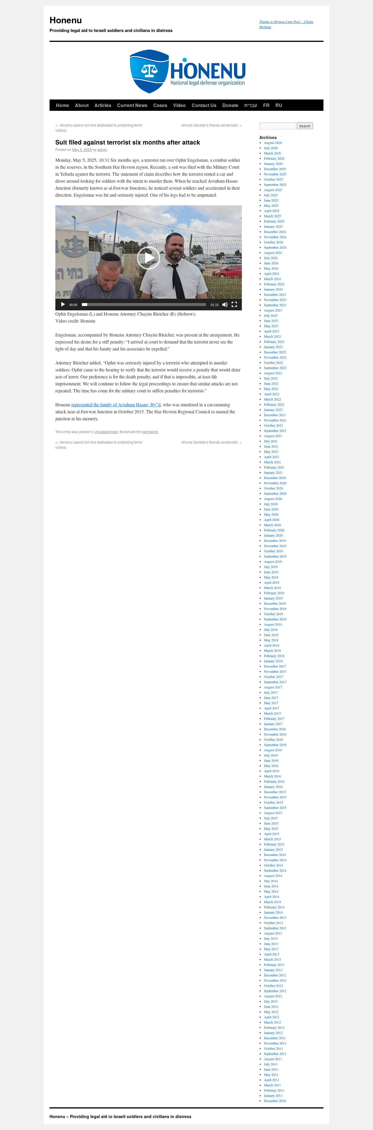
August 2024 (273, 252)
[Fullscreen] (234, 304)
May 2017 (271, 702)
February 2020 (274, 530)
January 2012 (273, 1032)
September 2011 (275, 1053)
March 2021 (272, 462)
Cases (160, 105)
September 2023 (275, 304)
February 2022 (274, 404)
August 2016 (273, 750)
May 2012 (271, 1011)
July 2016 (271, 755)
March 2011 (272, 1085)
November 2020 (275, 483)
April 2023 (271, 331)
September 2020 (275, 493)
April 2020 (271, 519)
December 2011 (275, 1037)
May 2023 (271, 325)
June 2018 (271, 634)
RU (278, 105)
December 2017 (275, 666)
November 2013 (275, 917)
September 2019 (275, 556)
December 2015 (275, 791)
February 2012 (274, 1027)
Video (179, 105)
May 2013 (271, 948)
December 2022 (275, 352)
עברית (250, 105)
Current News (132, 105)
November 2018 (275, 608)
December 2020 (275, 477)
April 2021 (271, 456)
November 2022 (275, 357)
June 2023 (271, 320)
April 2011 (271, 1079)
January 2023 (273, 346)
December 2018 (275, 603)
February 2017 (274, 718)
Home (62, 105)
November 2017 (275, 671)
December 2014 (275, 854)
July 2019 (271, 566)
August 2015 (273, 812)
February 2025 (274, 221)
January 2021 (273, 472)
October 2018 (273, 613)
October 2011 (273, 1048)
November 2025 (275, 174)
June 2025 (271, 200)
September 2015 (275, 807)
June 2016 (271, 760)
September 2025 (275, 184)
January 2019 (273, 598)
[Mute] (225, 304)
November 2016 (275, 734)
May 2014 (271, 891)
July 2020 (271, 503)
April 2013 (271, 954)
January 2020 (273, 535)
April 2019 (271, 582)
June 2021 (271, 446)
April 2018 (271, 645)
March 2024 (272, 278)
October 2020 (273, 488)
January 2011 (273, 1095)
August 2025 (273, 189)
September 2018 (275, 619)
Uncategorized (106, 431)
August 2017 (273, 687)
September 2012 (275, 990)
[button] (148, 258)
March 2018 (272, 650)
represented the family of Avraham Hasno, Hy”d (116, 404)
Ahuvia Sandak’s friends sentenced (212, 124)
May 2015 (271, 828)
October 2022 (273, 362)
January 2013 (273, 969)
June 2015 (271, 823)
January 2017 (273, 723)
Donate (230, 105)
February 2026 (274, 158)
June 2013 (271, 943)
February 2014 (274, 907)
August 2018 (273, 624)
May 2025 (271, 205)
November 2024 (275, 236)
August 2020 (273, 498)
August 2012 (273, 996)
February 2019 (274, 592)
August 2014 (273, 875)
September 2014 (275, 870)
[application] (148, 257)
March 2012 (272, 1022)
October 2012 (273, 985)
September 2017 (275, 681)
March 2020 (272, 524)
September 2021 (275, 430)
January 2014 (273, 912)
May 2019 (271, 577)
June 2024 (271, 263)
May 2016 (271, 765)
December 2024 (275, 231)
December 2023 (275, 294)
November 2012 (275, 980)
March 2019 (272, 587)
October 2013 (273, 922)
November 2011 (275, 1043)
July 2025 (271, 195)
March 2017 (272, 713)
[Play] (63, 304)
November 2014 (275, 859)
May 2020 (271, 514)
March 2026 (272, 153)
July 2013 (271, 938)
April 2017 (271, 708)
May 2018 (271, 640)
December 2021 (275, 414)
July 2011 (271, 1064)
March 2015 (272, 839)
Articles (102, 105)
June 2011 (271, 1069)
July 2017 (271, 692)
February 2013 (274, 964)
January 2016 (273, 786)
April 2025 (271, 210)
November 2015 (275, 797)
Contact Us (204, 105)
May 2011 (271, 1074)
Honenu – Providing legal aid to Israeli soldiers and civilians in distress (120, 1116)
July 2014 (271, 880)
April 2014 (271, 896)
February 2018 (274, 655)
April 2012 (271, 1017)
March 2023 (272, 336)
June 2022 (271, 383)
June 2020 (271, 509)
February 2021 (274, 467)
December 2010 (275, 1100)
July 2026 (271, 147)
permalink (150, 431)
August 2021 (273, 435)
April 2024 (271, 273)
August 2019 (273, 561)
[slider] (144, 304)
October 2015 (273, 802)
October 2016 (273, 739)
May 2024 (271, 268)
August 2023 (273, 310)
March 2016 (272, 776)
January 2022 (273, 409)
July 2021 (271, 441)
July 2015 (271, 818)
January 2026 (273, 163)
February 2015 (274, 844)
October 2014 (273, 865)
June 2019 (271, 572)
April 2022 (271, 394)
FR (266, 105)
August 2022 (273, 373)
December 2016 (275, 729)
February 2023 (274, 341)
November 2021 (275, 420)
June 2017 (271, 697)
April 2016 (271, 770)
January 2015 (273, 849)
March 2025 (272, 215)
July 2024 (271, 257)
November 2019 (275, 545)
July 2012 (271, 1001)
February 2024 (274, 284)
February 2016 (274, 781)
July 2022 (271, 378)
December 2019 (275, 540)
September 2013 (275, 928)
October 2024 (273, 242)
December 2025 (275, 168)
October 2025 (273, 179)
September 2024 (275, 247)
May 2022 (271, 388)
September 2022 (275, 367)
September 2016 (275, 744)
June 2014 (271, 886)
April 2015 (271, 833)
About (82, 105)
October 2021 (273, 425)
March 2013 (272, 959)
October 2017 (273, 676)
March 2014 (272, 901)
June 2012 (271, 1006)
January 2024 (273, 289)
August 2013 (273, 933)
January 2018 (273, 661)
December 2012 (275, 975)
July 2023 (271, 315)
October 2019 (273, 551)
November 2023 (275, 299)
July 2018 (271, 629)
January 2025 (273, 226)
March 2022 (272, 399)
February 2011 (274, 1090)
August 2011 (273, 1058)
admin (102, 149)
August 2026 (273, 142)
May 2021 (271, 451)
